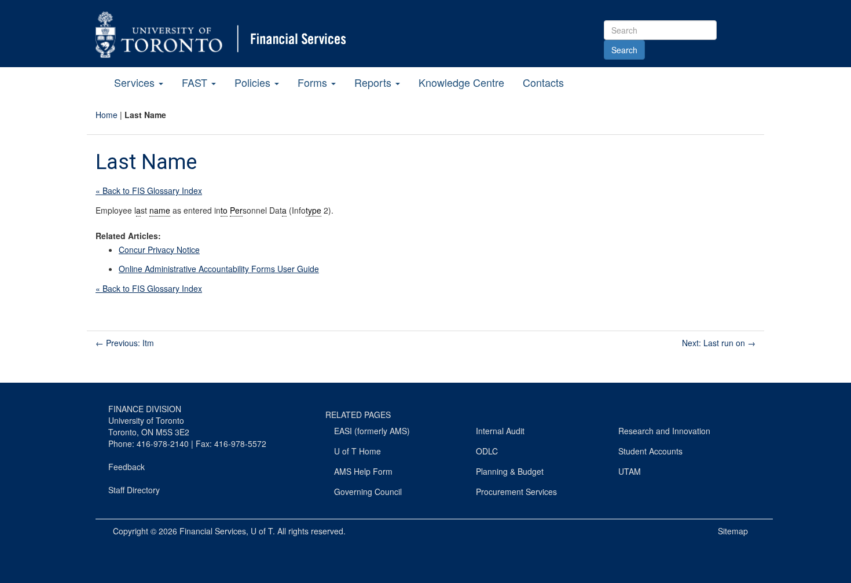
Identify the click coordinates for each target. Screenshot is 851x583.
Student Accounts (650, 451)
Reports (374, 82)
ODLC (487, 451)
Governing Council (368, 491)
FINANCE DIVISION (144, 409)
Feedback (126, 466)
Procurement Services (516, 491)
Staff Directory (134, 490)
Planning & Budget (510, 471)
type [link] (313, 210)
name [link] (159, 210)
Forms (314, 82)
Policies (253, 82)
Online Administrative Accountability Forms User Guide (219, 268)
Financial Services (212, 531)
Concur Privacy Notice (159, 249)
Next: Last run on (718, 343)
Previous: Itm (125, 343)
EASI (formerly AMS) (372, 431)
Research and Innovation (664, 431)
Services (135, 82)
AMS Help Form (363, 471)
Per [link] (236, 210)
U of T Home (357, 451)
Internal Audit (500, 431)
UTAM (629, 471)
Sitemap (733, 531)
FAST (196, 82)
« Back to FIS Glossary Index (149, 190)
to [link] (224, 210)
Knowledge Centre (461, 82)
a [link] (138, 210)
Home (107, 114)
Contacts (543, 82)
